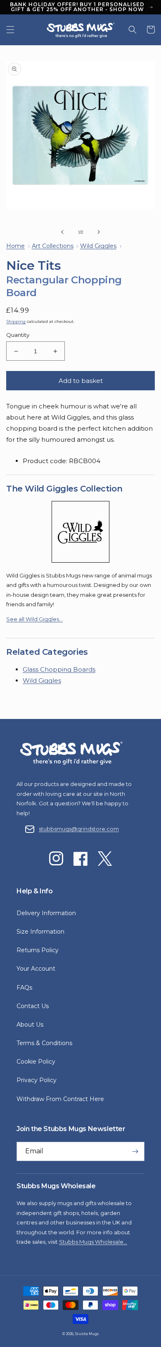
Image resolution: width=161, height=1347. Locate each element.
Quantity (17, 335)
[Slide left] (62, 232)
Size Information (40, 931)
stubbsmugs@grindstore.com (79, 828)
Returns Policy (38, 950)
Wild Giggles (42, 680)
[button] (10, 30)
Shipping (16, 321)
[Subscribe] (135, 1151)
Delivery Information (46, 913)
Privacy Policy (37, 1080)
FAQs (24, 987)
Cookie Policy (36, 1061)
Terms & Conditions (44, 1043)
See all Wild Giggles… (34, 619)
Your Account (36, 968)
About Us (30, 1024)
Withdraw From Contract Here (60, 1099)
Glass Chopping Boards (59, 669)
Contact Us (33, 1006)
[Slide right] (99, 232)
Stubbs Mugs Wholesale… (93, 1241)
